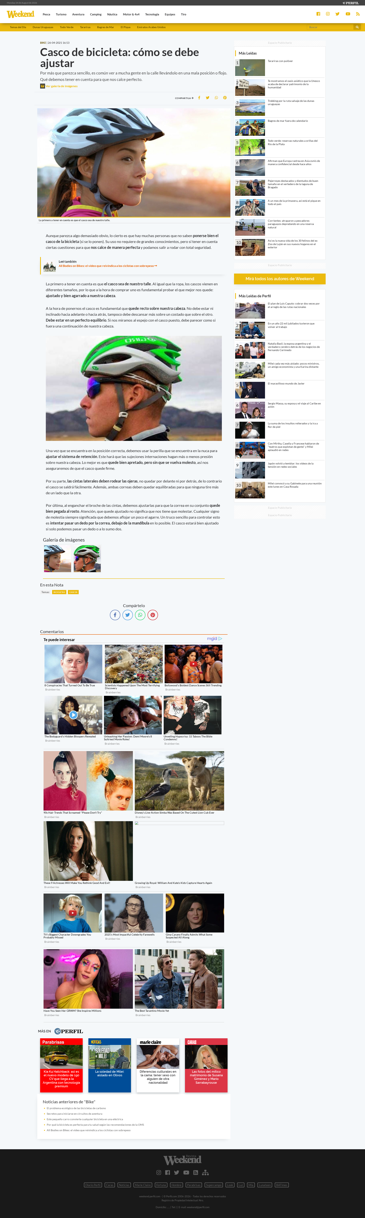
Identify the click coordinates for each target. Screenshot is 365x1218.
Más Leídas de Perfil (255, 296)
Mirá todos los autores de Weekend (280, 278)
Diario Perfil (93, 1185)
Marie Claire (143, 1185)
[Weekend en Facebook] (167, 1172)
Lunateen (265, 1185)
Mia (250, 1185)
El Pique (125, 27)
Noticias (124, 1185)
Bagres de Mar (105, 27)
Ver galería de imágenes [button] (61, 86)
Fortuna (161, 1185)
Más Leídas (248, 53)
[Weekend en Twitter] (176, 1172)
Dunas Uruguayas (43, 27)
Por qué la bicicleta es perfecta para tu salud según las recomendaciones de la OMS (95, 1124)
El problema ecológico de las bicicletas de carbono (76, 1108)
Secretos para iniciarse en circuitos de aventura (74, 1113)
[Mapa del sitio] (205, 1172)
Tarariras (85, 27)
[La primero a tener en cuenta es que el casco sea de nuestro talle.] (57, 558)
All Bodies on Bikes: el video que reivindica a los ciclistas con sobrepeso (106, 265)
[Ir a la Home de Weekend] (182, 1160)
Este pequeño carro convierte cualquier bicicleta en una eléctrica (85, 1119)
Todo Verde (66, 27)
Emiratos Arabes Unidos (151, 27)
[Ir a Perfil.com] (350, 2)
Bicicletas (59, 592)
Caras (109, 1185)
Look (230, 1185)
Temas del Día (18, 27)
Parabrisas (194, 1185)
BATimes (281, 1185)
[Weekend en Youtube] (186, 1172)
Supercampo (213, 1185)
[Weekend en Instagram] (158, 1172)
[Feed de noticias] (195, 1172)
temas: (45, 592)
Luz (241, 1185)
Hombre (176, 1185)
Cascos (73, 592)
